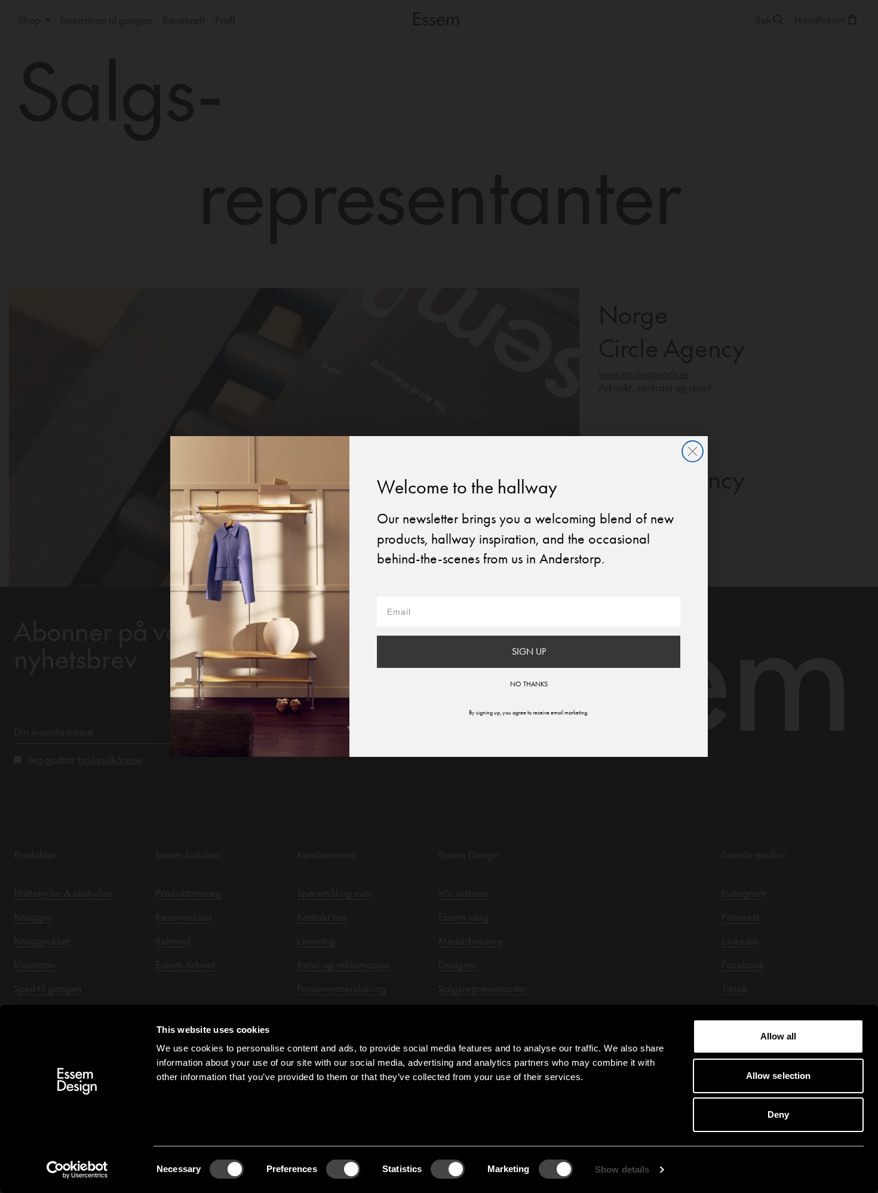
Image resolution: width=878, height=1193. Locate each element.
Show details (622, 1169)
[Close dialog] (692, 451)
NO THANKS (529, 684)
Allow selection (778, 1076)
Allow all (778, 1036)
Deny (778, 1114)
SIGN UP (529, 651)
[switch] (343, 1169)
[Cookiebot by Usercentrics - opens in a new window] (77, 1170)
